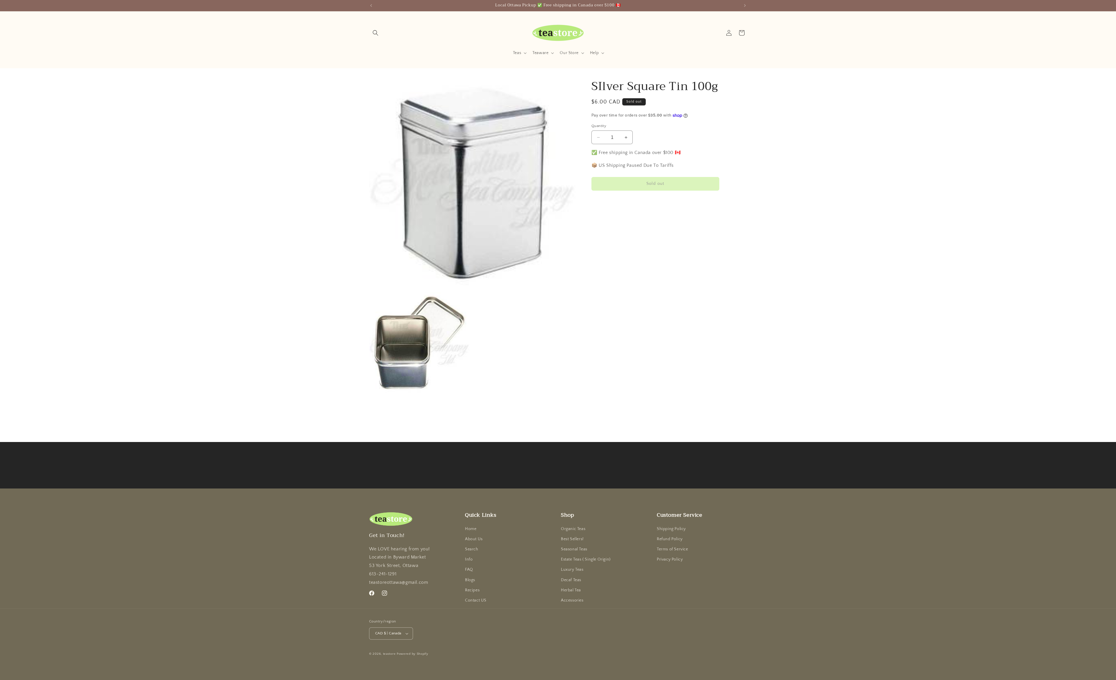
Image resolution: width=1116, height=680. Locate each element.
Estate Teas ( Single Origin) (586, 559)
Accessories (572, 600)
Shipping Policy (671, 529)
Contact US (476, 600)
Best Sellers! (572, 539)
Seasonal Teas (574, 549)
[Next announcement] (744, 5)
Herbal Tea (571, 590)
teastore (389, 654)
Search (471, 549)
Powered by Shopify (412, 654)
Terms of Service (672, 549)
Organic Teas (573, 529)
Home (470, 529)
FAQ (469, 569)
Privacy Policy (670, 559)
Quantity (598, 126)
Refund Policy (670, 539)
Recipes (472, 590)
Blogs (470, 580)
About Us (474, 539)
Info (469, 559)
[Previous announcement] (371, 5)
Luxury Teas (572, 569)
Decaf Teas (571, 580)
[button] (375, 32)
